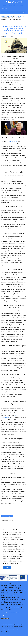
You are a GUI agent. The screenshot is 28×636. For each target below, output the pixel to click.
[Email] (20, 511)
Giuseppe (6, 36)
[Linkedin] (23, 511)
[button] (13, 12)
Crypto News (17, 16)
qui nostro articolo (13, 141)
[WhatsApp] (7, 511)
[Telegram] (14, 511)
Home (3, 16)
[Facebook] (10, 511)
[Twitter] (17, 511)
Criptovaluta (9, 16)
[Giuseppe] (2, 36)
